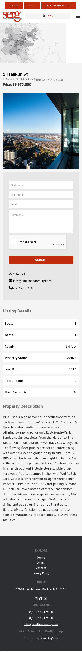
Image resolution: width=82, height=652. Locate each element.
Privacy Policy (41, 573)
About (41, 562)
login (49, 16)
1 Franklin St (15, 74)
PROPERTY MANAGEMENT (58, 5)
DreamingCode (49, 638)
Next (74, 130)
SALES (32, 5)
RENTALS (13, 5)
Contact (41, 568)
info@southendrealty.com (31, 281)
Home (41, 557)
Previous (8, 130)
